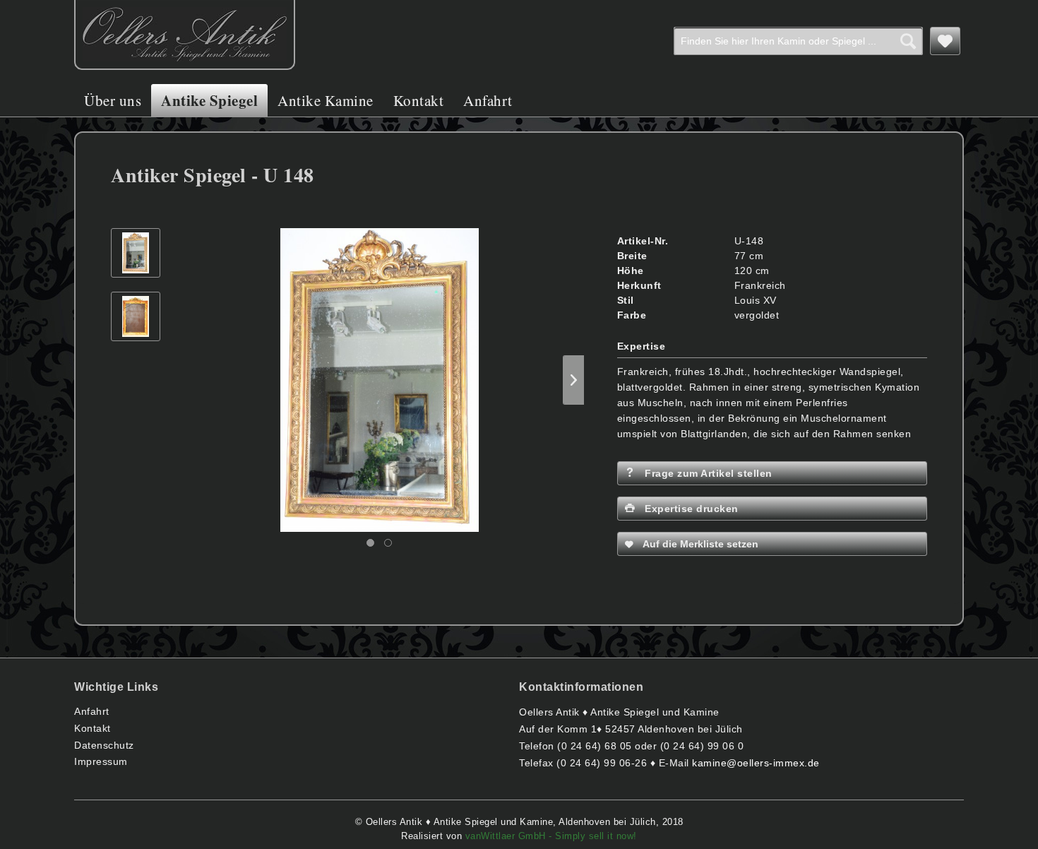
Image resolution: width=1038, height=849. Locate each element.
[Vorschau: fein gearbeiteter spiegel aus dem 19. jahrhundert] (135, 253)
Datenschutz (104, 745)
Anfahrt (91, 711)
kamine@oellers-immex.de (756, 762)
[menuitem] (798, 41)
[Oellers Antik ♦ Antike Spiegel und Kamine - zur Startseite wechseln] (184, 35)
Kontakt (92, 728)
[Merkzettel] (945, 41)
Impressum (101, 761)
